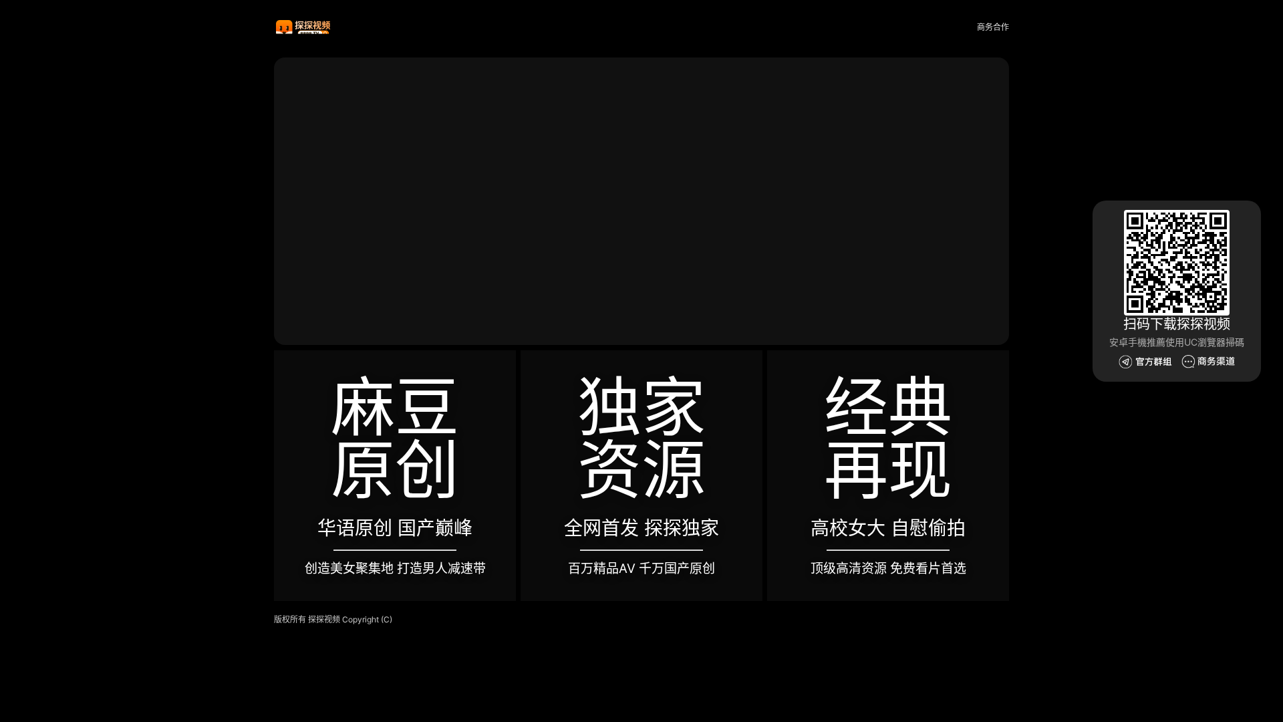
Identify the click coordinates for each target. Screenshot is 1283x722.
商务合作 (993, 27)
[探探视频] (304, 27)
